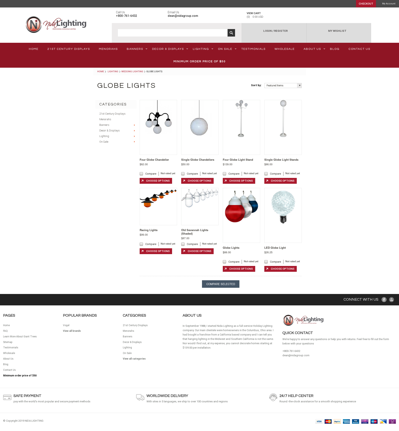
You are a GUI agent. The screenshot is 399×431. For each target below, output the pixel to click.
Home (100, 71)
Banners (135, 49)
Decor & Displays (168, 49)
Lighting (201, 49)
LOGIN (267, 30)
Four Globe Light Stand (238, 160)
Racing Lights (149, 230)
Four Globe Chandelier (154, 160)
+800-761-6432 (291, 351)
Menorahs (108, 49)
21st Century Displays (68, 49)
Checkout (366, 3)
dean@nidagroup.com (295, 355)
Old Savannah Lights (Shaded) (194, 231)
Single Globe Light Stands (281, 160)
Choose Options (158, 180)
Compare (150, 173)
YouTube (391, 299)
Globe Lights (231, 248)
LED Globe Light (275, 248)
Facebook (384, 299)
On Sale (225, 49)
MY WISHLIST (337, 30)
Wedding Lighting (132, 71)
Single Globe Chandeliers (197, 160)
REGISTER (281, 30)
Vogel (66, 325)
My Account (388, 3)
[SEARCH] (231, 33)
